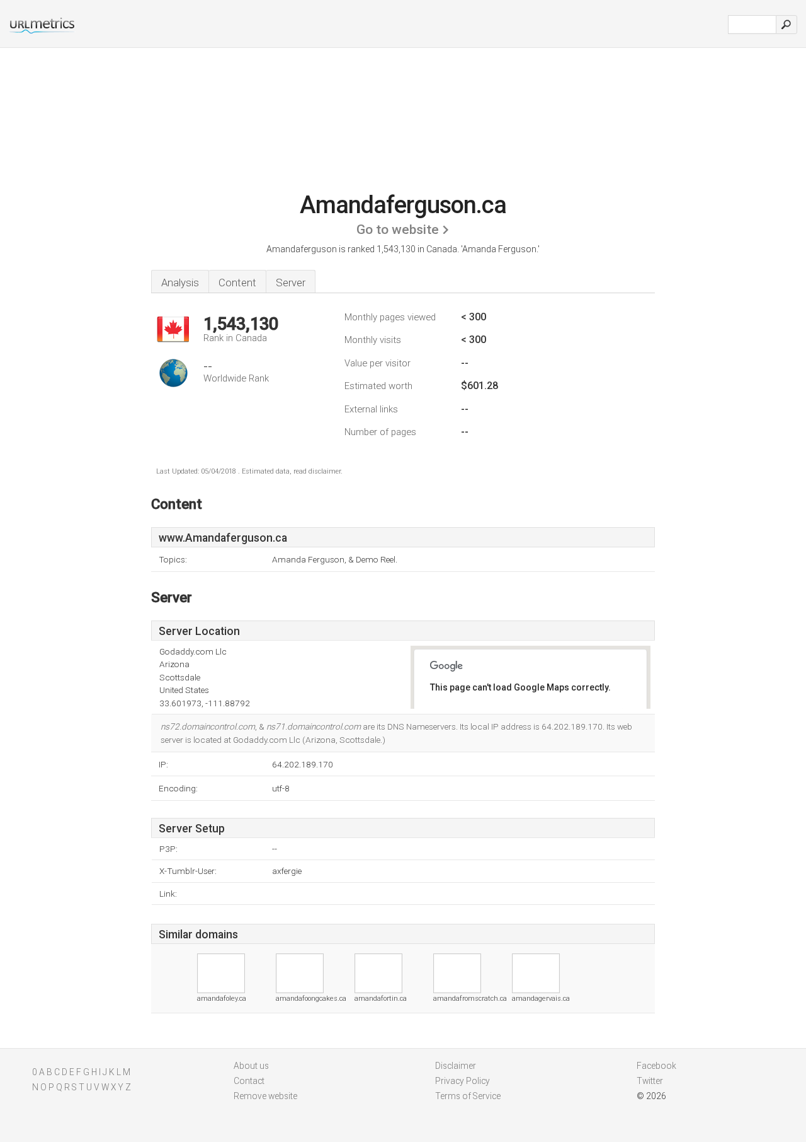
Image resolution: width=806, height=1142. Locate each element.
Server (290, 282)
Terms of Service (468, 1096)
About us (251, 1066)
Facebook (656, 1066)
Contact (249, 1081)
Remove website (265, 1096)
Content (237, 282)
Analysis (180, 282)
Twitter (650, 1081)
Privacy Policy (462, 1081)
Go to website (397, 229)
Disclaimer (455, 1066)
